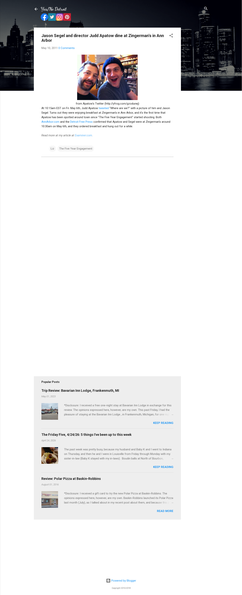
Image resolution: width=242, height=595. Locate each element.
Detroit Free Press (81, 121)
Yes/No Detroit (54, 9)
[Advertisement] (196, 84)
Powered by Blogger (123, 580)
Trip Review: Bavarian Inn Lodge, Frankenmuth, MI (80, 391)
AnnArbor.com (50, 121)
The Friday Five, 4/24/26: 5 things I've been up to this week (86, 435)
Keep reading (163, 423)
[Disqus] (107, 211)
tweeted (104, 108)
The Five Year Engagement (75, 148)
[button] (171, 35)
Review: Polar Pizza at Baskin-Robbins (71, 479)
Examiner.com (83, 135)
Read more (165, 511)
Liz (52, 148)
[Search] (206, 9)
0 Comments (66, 48)
